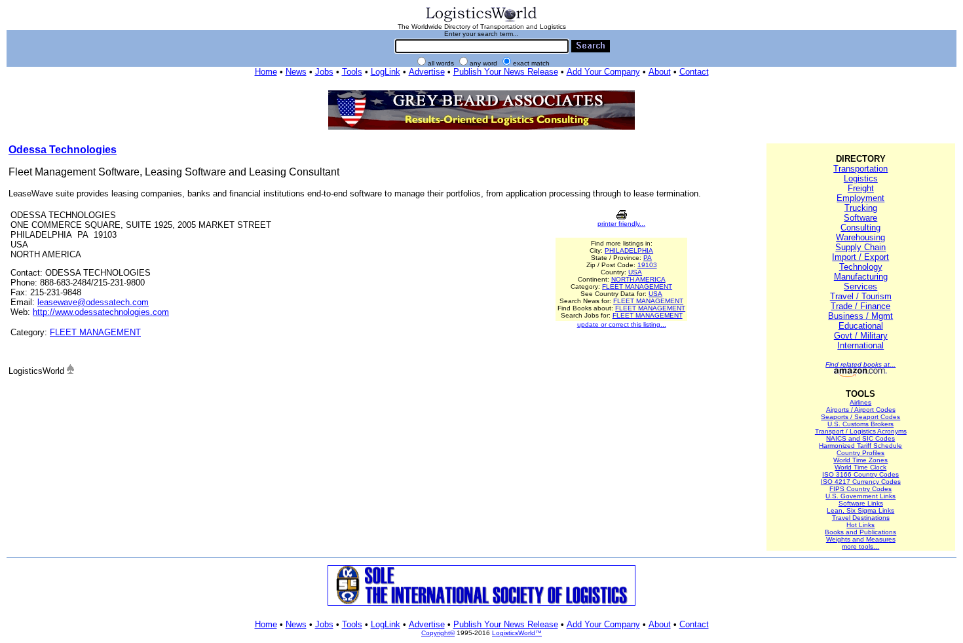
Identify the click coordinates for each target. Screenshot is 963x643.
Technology (860, 267)
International (860, 345)
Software (860, 218)
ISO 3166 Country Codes (860, 474)
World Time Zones (860, 460)
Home (266, 72)
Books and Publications (860, 532)
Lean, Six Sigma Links (860, 510)
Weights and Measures (861, 539)
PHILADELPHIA (629, 250)
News (296, 72)
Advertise (427, 72)
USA (635, 272)
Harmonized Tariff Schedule (860, 445)
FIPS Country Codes (860, 488)
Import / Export (860, 257)
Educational (861, 326)
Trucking (860, 208)
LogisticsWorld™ (517, 632)
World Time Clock (860, 467)
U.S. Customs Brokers (860, 424)
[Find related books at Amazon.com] (860, 374)
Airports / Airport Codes (861, 409)
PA (647, 257)
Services (860, 286)
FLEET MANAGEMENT (95, 332)
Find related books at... (860, 364)
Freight (861, 188)
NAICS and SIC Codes (860, 438)
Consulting (860, 227)
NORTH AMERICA (638, 279)
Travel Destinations (861, 517)
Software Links (861, 503)
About (660, 72)
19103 (647, 264)
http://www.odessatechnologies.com (101, 312)
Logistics (861, 178)
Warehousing (860, 237)
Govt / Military (861, 335)
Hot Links (860, 524)
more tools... (860, 546)
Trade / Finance (860, 306)
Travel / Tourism (861, 296)
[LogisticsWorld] (481, 20)
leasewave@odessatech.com (93, 302)
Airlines (860, 402)
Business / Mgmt (860, 316)
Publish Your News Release (505, 72)
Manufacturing (861, 277)
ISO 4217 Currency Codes (861, 481)
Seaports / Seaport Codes (860, 416)
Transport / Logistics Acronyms (861, 431)
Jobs (324, 72)
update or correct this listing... (621, 324)
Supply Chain (860, 247)
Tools (352, 72)
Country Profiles (860, 452)
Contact (694, 72)
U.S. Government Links (860, 496)
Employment (860, 198)
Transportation (860, 169)
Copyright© (438, 632)
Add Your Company (603, 72)
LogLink (385, 72)
